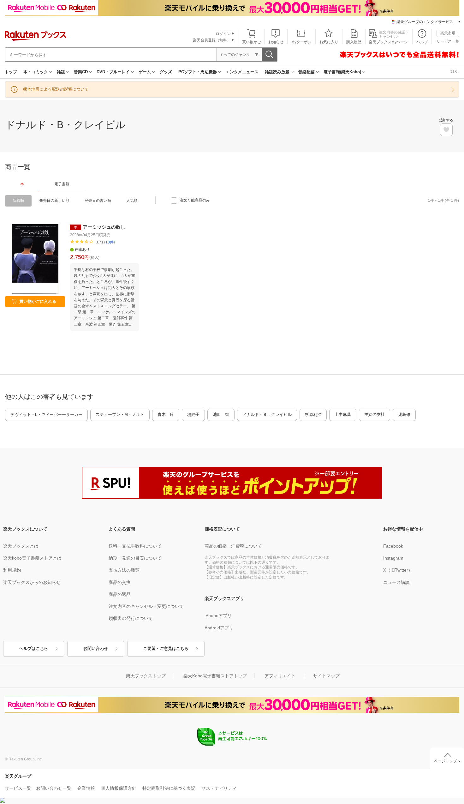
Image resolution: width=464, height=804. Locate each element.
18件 (109, 242)
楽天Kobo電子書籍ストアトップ (215, 675)
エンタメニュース (242, 71)
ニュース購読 (396, 582)
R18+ (454, 71)
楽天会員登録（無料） (212, 40)
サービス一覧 (448, 41)
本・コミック (35, 71)
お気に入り (328, 42)
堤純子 (193, 414)
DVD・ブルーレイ (113, 71)
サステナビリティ (219, 788)
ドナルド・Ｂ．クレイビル (267, 414)
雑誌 (61, 71)
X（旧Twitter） (398, 570)
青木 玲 (166, 414)
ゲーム (145, 71)
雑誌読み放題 (277, 71)
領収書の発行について (131, 618)
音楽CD (81, 71)
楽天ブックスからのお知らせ (32, 582)
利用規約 (12, 570)
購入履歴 (353, 42)
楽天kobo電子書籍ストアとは (32, 558)
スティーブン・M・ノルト (120, 414)
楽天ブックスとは (21, 546)
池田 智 (221, 414)
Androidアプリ (219, 627)
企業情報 (86, 788)
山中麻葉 (343, 414)
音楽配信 (306, 71)
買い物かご (251, 42)
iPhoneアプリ (218, 615)
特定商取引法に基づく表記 (168, 788)
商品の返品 (120, 594)
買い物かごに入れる (37, 301)
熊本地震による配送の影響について (56, 89)
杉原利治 (313, 414)
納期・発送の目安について (135, 558)
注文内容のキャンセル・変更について (146, 606)
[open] (446, 129)
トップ (11, 71)
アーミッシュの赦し (104, 227)
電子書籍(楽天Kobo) (342, 71)
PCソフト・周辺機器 (197, 71)
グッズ (166, 71)
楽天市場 (447, 33)
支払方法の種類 (124, 570)
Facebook (393, 546)
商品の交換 (120, 582)
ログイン (223, 34)
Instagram (393, 558)
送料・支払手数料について (135, 546)
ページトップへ (447, 761)
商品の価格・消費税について (233, 546)
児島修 (404, 414)
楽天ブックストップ (146, 675)
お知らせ (275, 42)
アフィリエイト (280, 675)
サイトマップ (326, 675)
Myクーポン (301, 42)
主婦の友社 (374, 414)
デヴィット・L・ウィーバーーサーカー (46, 414)
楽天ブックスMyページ (388, 42)
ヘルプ (422, 42)
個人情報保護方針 (118, 788)
